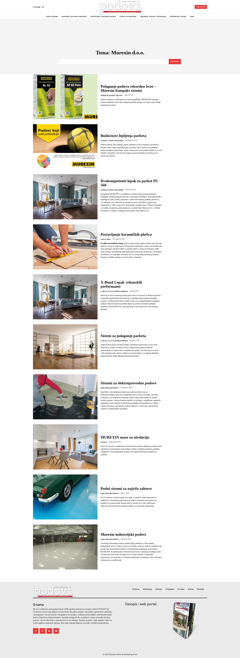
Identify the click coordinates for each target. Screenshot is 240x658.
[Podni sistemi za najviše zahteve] (65, 496)
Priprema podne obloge (112, 95)
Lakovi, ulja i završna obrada (114, 291)
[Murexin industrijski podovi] (65, 546)
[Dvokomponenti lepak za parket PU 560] (65, 196)
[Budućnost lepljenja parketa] (65, 146)
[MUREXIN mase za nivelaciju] (65, 446)
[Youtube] (56, 631)
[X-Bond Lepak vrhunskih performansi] (65, 296)
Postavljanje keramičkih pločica (126, 234)
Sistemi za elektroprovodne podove (128, 383)
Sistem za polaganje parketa (123, 336)
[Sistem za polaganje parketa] (65, 346)
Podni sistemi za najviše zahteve (126, 488)
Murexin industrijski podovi (123, 534)
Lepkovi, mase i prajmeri (112, 141)
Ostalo (104, 442)
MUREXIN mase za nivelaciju (125, 437)
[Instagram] (42, 631)
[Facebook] (35, 631)
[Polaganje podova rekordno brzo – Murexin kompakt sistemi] (65, 96)
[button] (39, 7)
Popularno (106, 239)
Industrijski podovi (110, 388)
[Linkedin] (49, 631)
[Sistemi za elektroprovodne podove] (65, 396)
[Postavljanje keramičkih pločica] (65, 246)
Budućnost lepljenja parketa (123, 136)
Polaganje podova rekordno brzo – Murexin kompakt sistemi (128, 88)
